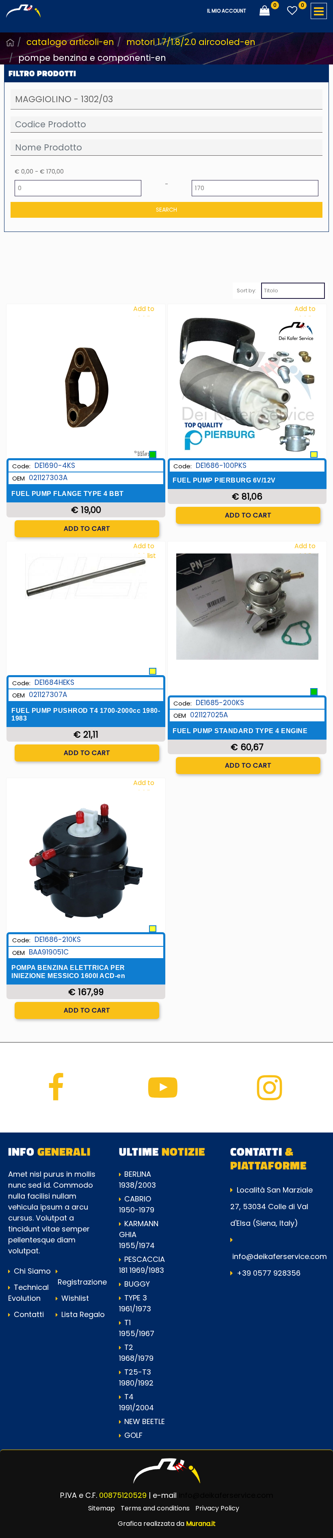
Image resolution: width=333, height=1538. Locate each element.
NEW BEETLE (144, 1421)
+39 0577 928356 (269, 1273)
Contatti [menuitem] (28, 1314)
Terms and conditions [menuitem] (155, 1508)
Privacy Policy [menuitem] (217, 1508)
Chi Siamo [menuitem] (31, 1271)
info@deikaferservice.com (279, 1256)
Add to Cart (87, 528)
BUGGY (137, 1284)
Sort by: (246, 290)
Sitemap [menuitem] (101, 1508)
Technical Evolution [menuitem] (28, 1292)
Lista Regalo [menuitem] (82, 1314)
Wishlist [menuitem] (74, 1298)
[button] (166, 210)
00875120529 (123, 1495)
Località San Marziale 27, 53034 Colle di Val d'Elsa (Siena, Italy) (271, 1206)
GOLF (133, 1435)
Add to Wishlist (144, 313)
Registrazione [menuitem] (81, 1282)
